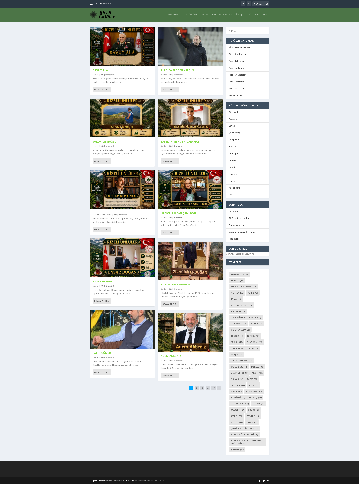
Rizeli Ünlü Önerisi (222, 14)
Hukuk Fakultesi (241, 360)
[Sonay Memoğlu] (122, 118)
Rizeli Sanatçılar (237, 88)
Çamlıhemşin (235, 132)
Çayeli (232, 125)
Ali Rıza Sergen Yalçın (177, 70)
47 (213, 387)
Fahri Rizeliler (235, 95)
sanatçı (255, 397)
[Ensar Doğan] (122, 257)
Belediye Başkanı (241, 305)
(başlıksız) (234, 238)
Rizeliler (96, 75)
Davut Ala (100, 70)
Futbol (253, 336)
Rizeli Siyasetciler (237, 75)
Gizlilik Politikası (258, 14)
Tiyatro (253, 416)
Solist (253, 410)
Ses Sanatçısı (240, 403)
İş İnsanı (237, 449)
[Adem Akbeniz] (190, 332)
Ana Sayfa (173, 14)
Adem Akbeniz (171, 356)
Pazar (231, 194)
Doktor (237, 336)
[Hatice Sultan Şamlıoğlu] (190, 189)
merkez (257, 366)
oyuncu (237, 379)
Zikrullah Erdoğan (175, 284)
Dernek (256, 323)
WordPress (131, 481)
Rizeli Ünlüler (189, 14)
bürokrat (238, 311)
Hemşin (232, 167)
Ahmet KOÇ (108, 3)
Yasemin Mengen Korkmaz (180, 141)
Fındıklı (232, 146)
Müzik (257, 373)
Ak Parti (237, 280)
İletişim (240, 14)
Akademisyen (239, 274)
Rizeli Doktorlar (236, 61)
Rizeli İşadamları (237, 68)
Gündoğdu (234, 153)
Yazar (252, 422)
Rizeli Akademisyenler (239, 47)
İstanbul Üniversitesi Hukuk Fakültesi (246, 442)
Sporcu (236, 416)
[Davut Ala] (122, 46)
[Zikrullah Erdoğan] (190, 261)
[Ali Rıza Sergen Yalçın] (190, 46)
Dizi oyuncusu (240, 329)
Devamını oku (101, 89)
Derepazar (234, 139)
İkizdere (233, 174)
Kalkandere (234, 187)
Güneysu (233, 160)
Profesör (238, 385)
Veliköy (237, 422)
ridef (253, 385)
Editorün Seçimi (99, 214)
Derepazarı (238, 323)
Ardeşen (233, 119)
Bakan (236, 299)
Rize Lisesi (238, 397)
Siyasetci (237, 410)
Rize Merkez (235, 112)
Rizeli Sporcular (236, 81)
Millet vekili (239, 373)
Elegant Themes (97, 481)
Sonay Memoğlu (105, 141)
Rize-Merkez (254, 391)
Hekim (253, 348)
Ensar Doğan (102, 281)
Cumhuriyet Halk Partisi (246, 317)
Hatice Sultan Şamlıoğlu (180, 213)
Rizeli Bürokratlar (237, 54)
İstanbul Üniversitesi (244, 434)
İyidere (232, 181)
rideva (236, 391)
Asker (253, 292)
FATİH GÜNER (102, 352)
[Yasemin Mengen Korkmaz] (190, 118)
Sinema (258, 403)
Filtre (205, 14)
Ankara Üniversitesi (243, 286)
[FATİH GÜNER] (122, 329)
